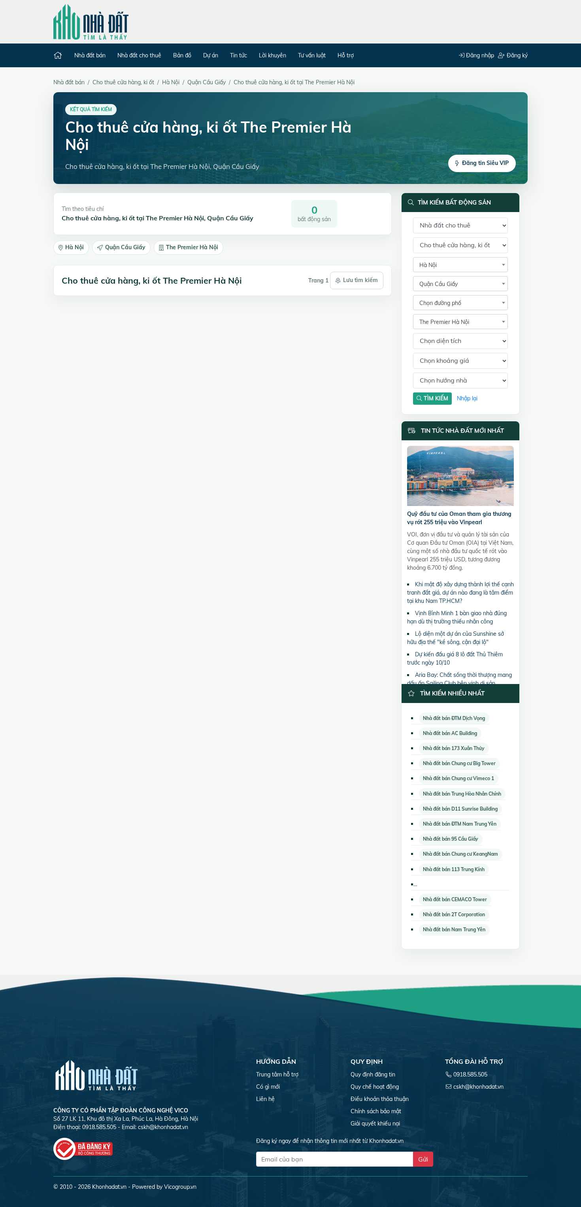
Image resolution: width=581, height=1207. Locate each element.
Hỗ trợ (346, 55)
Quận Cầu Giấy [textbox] (438, 284)
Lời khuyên (272, 55)
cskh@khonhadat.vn (163, 1127)
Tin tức (238, 55)
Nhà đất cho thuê (139, 55)
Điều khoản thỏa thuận (380, 1099)
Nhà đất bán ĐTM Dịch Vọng (454, 718)
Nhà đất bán (90, 55)
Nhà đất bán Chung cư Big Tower (459, 763)
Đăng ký (516, 55)
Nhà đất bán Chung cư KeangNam (460, 854)
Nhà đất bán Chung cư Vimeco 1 (458, 778)
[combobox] (460, 264)
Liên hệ (265, 1099)
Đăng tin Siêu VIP (485, 163)
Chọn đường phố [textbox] (440, 303)
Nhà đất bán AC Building (450, 733)
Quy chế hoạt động (375, 1086)
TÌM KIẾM (435, 398)
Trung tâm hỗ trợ (277, 1074)
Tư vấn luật (312, 55)
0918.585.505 (470, 1074)
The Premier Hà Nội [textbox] (444, 322)
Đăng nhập (479, 55)
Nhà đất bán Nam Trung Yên (454, 929)
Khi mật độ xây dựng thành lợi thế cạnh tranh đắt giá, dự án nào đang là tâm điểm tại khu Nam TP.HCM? (460, 592)
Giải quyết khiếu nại (375, 1123)
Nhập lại (467, 398)
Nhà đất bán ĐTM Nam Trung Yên (459, 824)
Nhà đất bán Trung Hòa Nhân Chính (462, 794)
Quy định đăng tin (373, 1074)
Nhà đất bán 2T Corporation (454, 914)
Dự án (210, 55)
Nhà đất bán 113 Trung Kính (454, 869)
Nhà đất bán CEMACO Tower (455, 899)
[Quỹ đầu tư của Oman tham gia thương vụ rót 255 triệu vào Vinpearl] (460, 477)
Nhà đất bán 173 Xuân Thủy (454, 748)
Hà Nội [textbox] (428, 265)
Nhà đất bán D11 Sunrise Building (460, 809)
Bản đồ (182, 55)
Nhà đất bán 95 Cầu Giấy (450, 839)
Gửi (423, 1159)
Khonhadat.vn (109, 1186)
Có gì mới (268, 1086)
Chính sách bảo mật (376, 1111)
